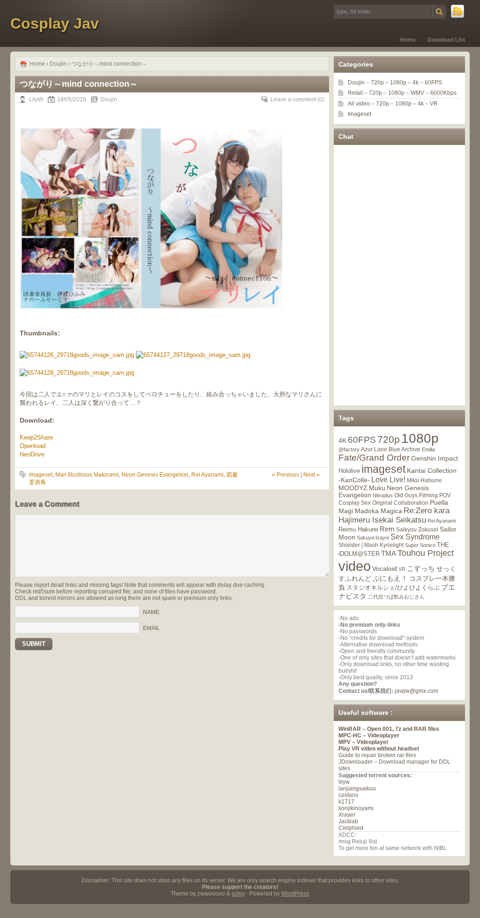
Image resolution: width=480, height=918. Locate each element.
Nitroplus (383, 495)
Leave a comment (293, 99)
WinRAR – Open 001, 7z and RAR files (388, 729)
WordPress (295, 893)
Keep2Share (36, 437)
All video (359, 103)
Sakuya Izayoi (373, 537)
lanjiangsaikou (357, 788)
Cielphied (350, 828)
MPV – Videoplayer (363, 742)
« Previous (285, 474)
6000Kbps (443, 93)
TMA (388, 553)
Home (408, 40)
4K (342, 440)
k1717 (346, 801)
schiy (238, 893)
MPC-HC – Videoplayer (368, 735)
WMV (417, 93)
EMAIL (151, 628)
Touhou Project (426, 553)
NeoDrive (32, 454)
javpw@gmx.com (416, 691)
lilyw (344, 782)
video (354, 566)
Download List (446, 40)
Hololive (349, 470)
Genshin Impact (434, 458)
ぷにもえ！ (390, 578)
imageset (40, 474)
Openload (32, 445)
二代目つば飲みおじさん (396, 596)
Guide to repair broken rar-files (377, 755)
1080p (398, 82)
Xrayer (346, 815)
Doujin (58, 64)
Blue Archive (404, 449)
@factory (349, 449)
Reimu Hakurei (358, 529)
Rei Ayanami (207, 474)
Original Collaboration (400, 503)
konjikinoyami (356, 808)
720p (377, 82)
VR (434, 103)
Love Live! (388, 480)
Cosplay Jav (54, 23)
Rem (387, 529)
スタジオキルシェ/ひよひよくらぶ (393, 587)
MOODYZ (353, 488)
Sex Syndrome (415, 537)
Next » (311, 474)
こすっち (421, 568)
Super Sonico (420, 545)
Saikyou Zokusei (417, 529)
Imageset (359, 114)
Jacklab (348, 821)
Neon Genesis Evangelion (154, 474)
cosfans (348, 795)
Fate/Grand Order (374, 458)
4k (415, 82)
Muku (377, 488)
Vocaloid (384, 568)
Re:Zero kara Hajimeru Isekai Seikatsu (394, 515)
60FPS (433, 82)
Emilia (428, 449)
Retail (355, 93)
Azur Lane (374, 449)
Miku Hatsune (424, 480)
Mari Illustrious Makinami (87, 474)
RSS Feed (458, 12)
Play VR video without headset (378, 748)
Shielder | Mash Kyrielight (371, 545)
